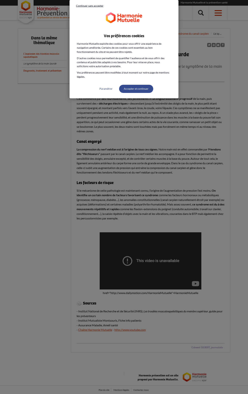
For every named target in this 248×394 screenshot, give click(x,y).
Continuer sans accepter (89, 5)
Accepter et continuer (136, 88)
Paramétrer (106, 88)
